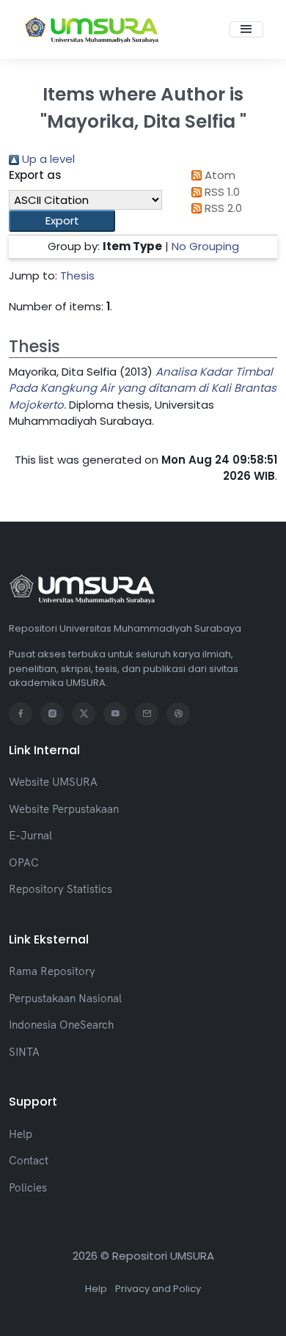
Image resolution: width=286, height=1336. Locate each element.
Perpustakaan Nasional (65, 998)
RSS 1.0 (221, 192)
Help (20, 1134)
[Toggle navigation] (246, 29)
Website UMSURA (53, 782)
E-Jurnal (30, 835)
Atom (218, 175)
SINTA (24, 1052)
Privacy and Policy (158, 1289)
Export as (35, 175)
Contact (28, 1160)
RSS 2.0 (222, 208)
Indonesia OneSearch (61, 1025)
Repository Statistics (60, 889)
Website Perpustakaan (64, 809)
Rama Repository (52, 971)
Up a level (47, 159)
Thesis (77, 275)
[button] (62, 221)
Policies (28, 1187)
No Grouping (205, 246)
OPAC (24, 862)
